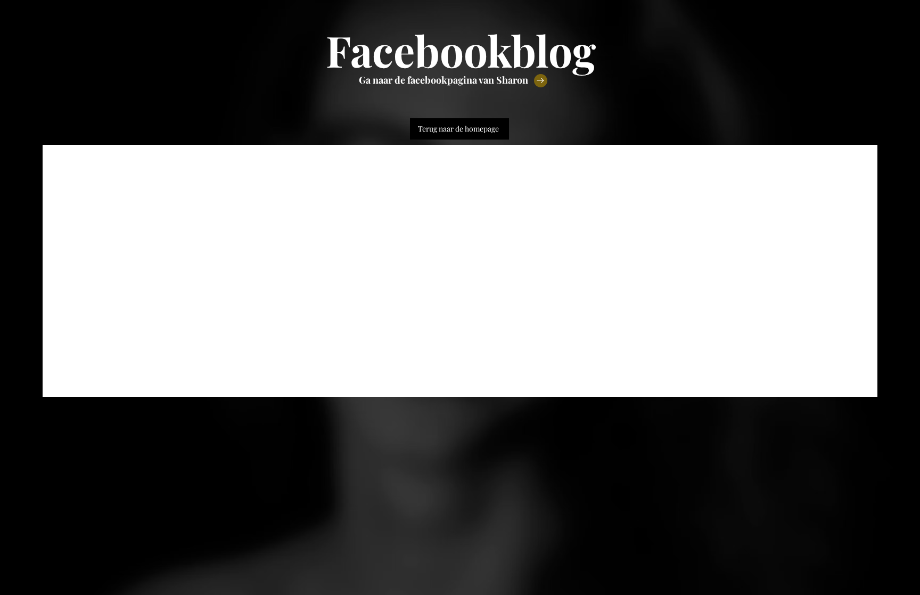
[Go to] (540, 80)
